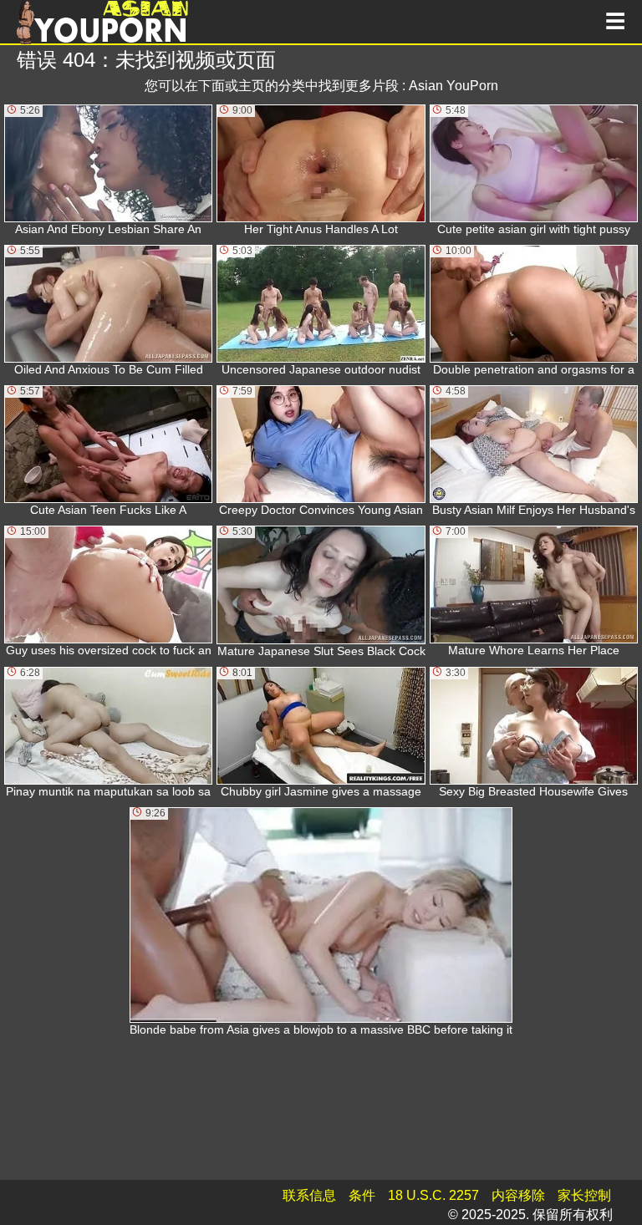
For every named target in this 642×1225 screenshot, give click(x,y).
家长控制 (584, 1195)
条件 (362, 1195)
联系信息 (309, 1195)
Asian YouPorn (453, 86)
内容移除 (518, 1195)
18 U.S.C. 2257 (433, 1195)
